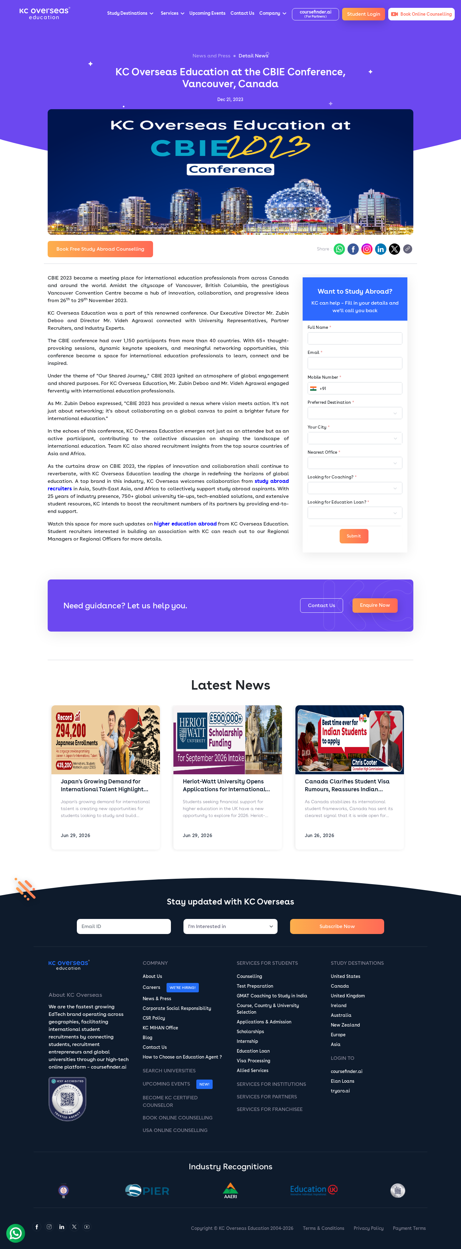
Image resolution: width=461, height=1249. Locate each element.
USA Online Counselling (175, 1130)
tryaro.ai (340, 1090)
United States (345, 976)
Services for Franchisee (270, 1109)
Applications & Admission (264, 1021)
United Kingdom (348, 995)
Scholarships (250, 1031)
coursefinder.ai (347, 1071)
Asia (336, 1044)
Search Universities (169, 1071)
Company (155, 963)
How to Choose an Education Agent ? (182, 1057)
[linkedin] (380, 249)
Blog (147, 1037)
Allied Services (252, 1070)
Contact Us (321, 605)
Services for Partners (267, 1097)
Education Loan (253, 1051)
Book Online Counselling (178, 1118)
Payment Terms (409, 1228)
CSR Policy (154, 1018)
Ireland (339, 1005)
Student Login (363, 14)
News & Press (157, 998)
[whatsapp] (339, 249)
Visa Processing (253, 1060)
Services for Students (267, 963)
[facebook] (352, 249)
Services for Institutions (271, 1084)
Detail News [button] (253, 56)
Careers (151, 987)
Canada (340, 986)
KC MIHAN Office (160, 1027)
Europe (338, 1034)
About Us (152, 976)
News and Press (211, 56)
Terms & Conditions (323, 1228)
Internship (247, 1041)
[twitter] (394, 249)
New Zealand (345, 1024)
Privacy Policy (369, 1228)
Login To (342, 1058)
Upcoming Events (166, 1084)
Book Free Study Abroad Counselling (100, 249)
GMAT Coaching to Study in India (272, 995)
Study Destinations (357, 963)
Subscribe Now (337, 926)
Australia (341, 1015)
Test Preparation (255, 986)
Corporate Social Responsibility (177, 1008)
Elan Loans (342, 1081)
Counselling (249, 976)
